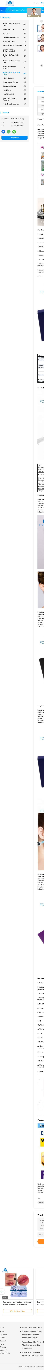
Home (2, 1331)
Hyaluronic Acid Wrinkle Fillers (14, 73)
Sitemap (3, 1347)
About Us (3, 1341)
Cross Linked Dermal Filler (14, 45)
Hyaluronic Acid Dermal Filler (14, 24)
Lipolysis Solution (14, 86)
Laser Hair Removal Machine (14, 99)
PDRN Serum (14, 90)
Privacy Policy (5, 1353)
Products (3, 1335)
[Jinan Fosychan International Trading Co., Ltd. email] (3, 131)
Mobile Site (4, 1350)
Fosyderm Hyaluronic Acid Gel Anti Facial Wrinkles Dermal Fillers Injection (17, 1304)
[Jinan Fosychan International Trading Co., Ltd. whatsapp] (8, 131)
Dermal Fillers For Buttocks (14, 67)
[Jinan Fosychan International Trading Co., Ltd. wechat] (14, 131)
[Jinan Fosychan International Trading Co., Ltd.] (10, 3)
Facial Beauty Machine (14, 104)
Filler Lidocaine (14, 78)
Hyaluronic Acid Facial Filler (14, 56)
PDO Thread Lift (14, 94)
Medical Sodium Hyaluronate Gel (14, 50)
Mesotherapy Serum (14, 82)
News (2, 1344)
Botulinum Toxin (14, 29)
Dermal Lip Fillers (14, 41)
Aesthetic (14, 33)
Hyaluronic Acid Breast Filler (14, 62)
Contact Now (14, 138)
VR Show (3, 1338)
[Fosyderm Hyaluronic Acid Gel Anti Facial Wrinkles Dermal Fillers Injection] (17, 1283)
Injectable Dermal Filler (14, 37)
